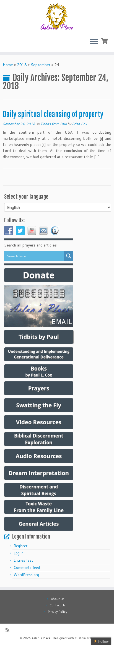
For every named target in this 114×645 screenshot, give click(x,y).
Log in (19, 553)
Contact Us (58, 605)
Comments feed (27, 567)
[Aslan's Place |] (57, 17)
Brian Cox (79, 123)
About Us (57, 599)
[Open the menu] (94, 42)
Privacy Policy (57, 611)
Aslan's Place (41, 638)
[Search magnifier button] (68, 256)
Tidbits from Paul (54, 123)
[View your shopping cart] (105, 40)
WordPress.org (26, 574)
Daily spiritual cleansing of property (53, 114)
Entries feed (23, 560)
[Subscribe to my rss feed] (9, 630)
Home (8, 65)
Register (20, 545)
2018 (22, 65)
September (40, 65)
